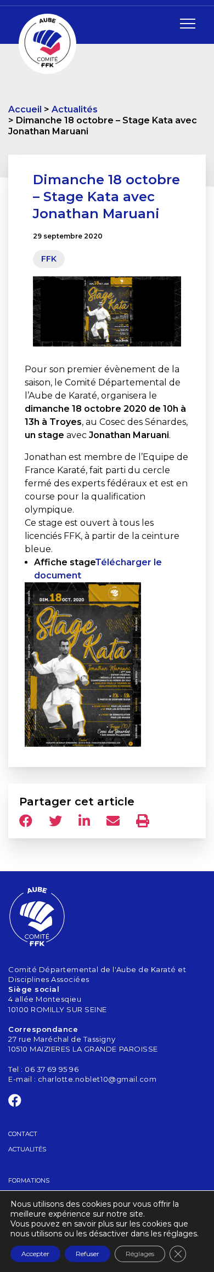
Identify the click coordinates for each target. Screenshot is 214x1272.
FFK (49, 259)
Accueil (25, 109)
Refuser (87, 1254)
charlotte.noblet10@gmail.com (97, 1079)
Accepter (35, 1254)
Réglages (140, 1254)
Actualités (75, 109)
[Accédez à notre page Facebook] (15, 1102)
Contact (22, 1134)
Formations (28, 1180)
